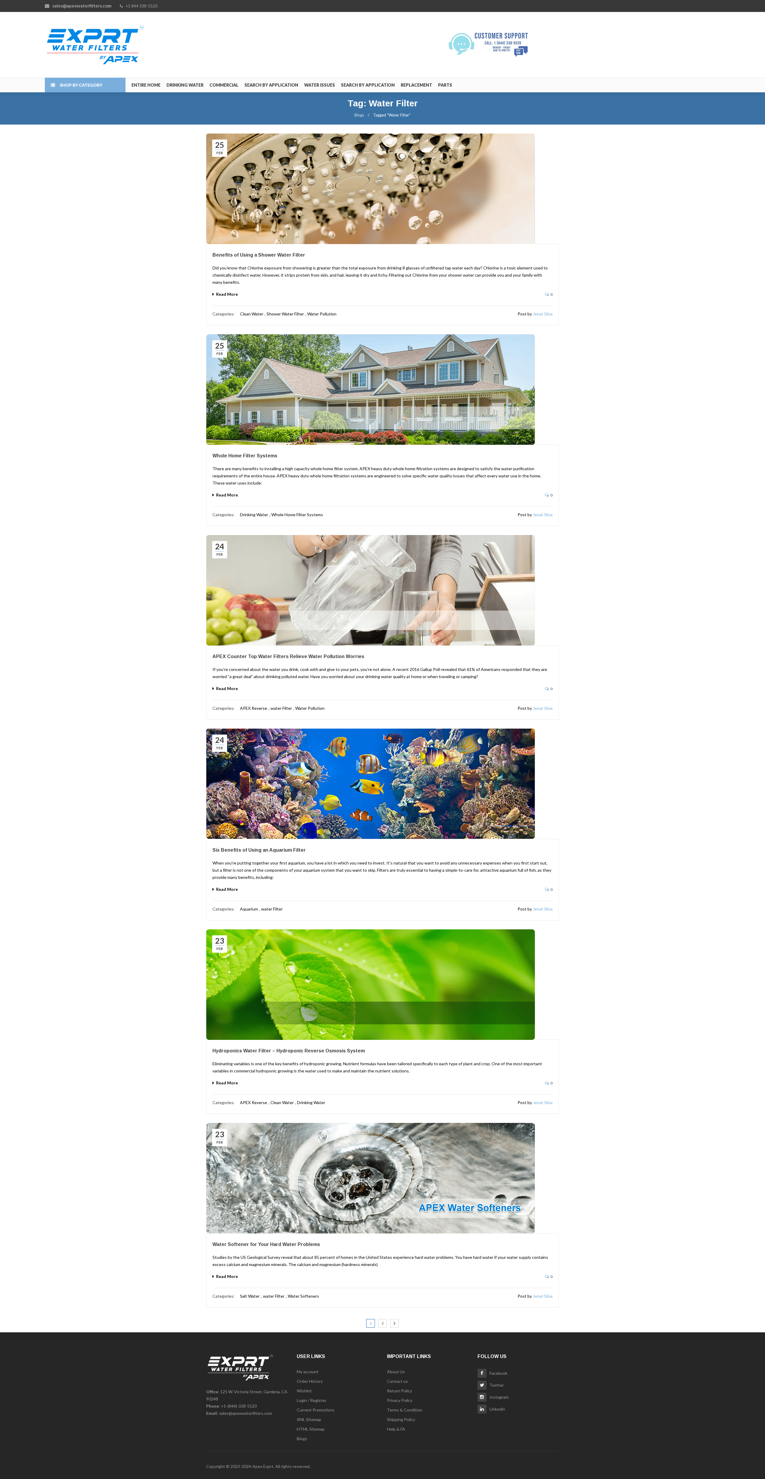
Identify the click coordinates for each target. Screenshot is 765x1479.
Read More (227, 294)
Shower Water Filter (285, 313)
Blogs (359, 115)
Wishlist (304, 1390)
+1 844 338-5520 (141, 6)
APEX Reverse (253, 708)
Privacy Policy (399, 1400)
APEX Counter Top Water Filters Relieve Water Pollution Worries (288, 656)
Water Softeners (303, 1296)
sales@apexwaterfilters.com (245, 1413)
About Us (396, 1371)
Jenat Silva (543, 313)
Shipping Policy (401, 1419)
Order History (310, 1381)
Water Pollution (321, 313)
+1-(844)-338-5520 (239, 1406)
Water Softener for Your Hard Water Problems (266, 1244)
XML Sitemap (309, 1419)
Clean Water (251, 313)
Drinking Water (254, 514)
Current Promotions (315, 1409)
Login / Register (311, 1400)
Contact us (397, 1381)
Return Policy (399, 1390)
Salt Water (250, 1296)
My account (308, 1371)
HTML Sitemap (311, 1429)
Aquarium (249, 908)
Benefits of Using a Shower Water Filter (258, 255)
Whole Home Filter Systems (244, 455)
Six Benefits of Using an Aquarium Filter (259, 850)
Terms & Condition (404, 1409)
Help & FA (396, 1429)
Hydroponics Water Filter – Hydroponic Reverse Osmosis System (288, 1050)
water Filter (281, 708)
